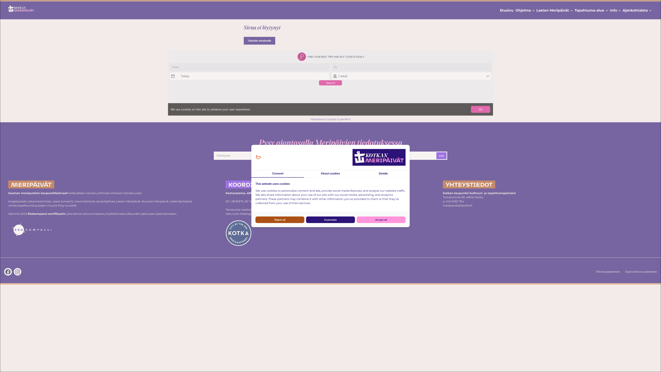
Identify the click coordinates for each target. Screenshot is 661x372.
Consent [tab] (277, 173)
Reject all (280, 219)
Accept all (381, 219)
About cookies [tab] (330, 173)
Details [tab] (383, 173)
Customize (330, 219)
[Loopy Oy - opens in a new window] (258, 157)
